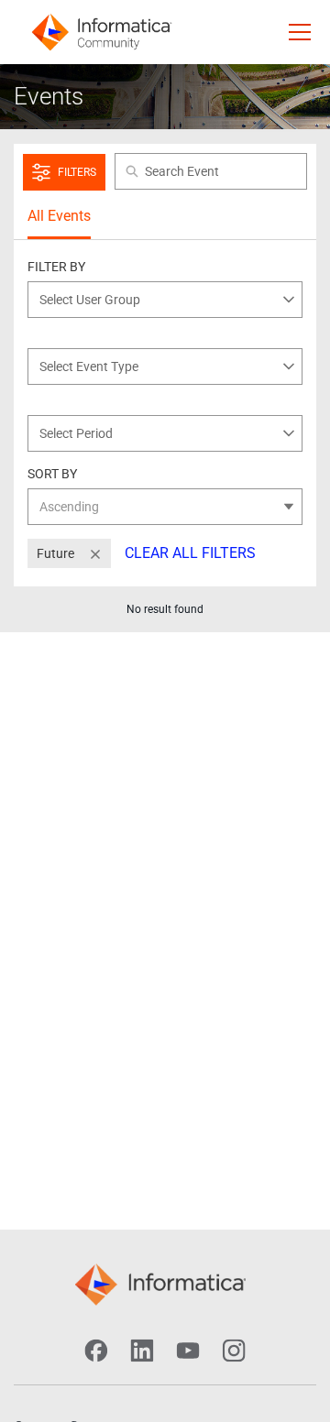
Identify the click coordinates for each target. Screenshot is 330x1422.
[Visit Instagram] (234, 1350)
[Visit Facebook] (96, 1350)
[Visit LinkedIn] (142, 1350)
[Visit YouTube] (188, 1350)
